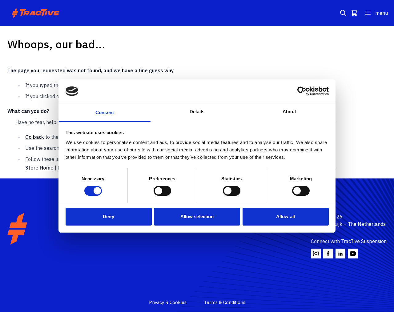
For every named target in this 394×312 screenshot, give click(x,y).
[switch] (162, 191)
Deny (108, 216)
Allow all (285, 216)
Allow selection (197, 216)
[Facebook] (328, 253)
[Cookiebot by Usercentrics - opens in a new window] (302, 91)
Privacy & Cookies (168, 302)
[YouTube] (353, 253)
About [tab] (289, 111)
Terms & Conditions (224, 302)
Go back (34, 137)
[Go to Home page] (36, 13)
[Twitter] (340, 253)
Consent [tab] (104, 112)
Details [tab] (197, 111)
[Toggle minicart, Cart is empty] (354, 13)
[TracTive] (17, 229)
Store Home (39, 168)
